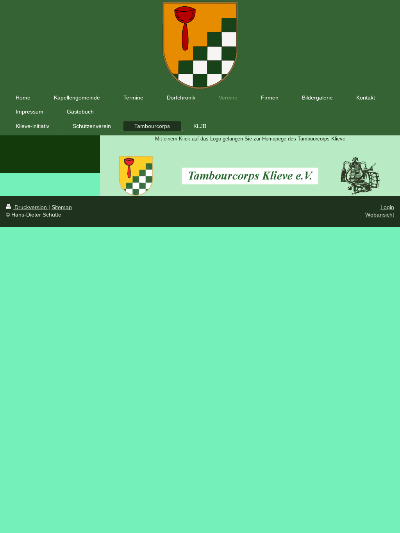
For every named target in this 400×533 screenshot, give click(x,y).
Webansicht (379, 214)
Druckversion (30, 207)
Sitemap (62, 207)
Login (387, 207)
